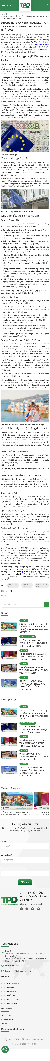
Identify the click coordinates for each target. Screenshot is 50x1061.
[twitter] (38, 908)
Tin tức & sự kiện (8, 1020)
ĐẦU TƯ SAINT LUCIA (10, 1000)
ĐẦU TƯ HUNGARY (9, 1004)
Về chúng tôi (6, 1016)
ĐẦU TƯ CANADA (8, 991)
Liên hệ (4, 1024)
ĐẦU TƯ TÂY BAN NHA (10, 983)
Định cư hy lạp (26, 585)
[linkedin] (26, 908)
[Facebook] (8, 591)
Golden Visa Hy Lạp (41, 585)
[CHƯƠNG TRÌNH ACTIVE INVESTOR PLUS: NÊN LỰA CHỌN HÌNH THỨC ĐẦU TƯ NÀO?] (9, 641)
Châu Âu (24, 620)
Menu (8, 5)
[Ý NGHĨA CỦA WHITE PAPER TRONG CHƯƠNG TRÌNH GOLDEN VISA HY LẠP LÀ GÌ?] (9, 668)
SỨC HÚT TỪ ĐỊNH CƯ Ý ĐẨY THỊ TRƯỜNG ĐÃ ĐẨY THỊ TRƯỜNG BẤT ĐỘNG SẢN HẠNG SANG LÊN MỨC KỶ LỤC (16, 813)
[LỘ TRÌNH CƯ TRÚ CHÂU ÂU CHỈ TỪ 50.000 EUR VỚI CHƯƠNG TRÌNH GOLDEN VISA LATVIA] (9, 655)
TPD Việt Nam (41, 44)
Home (3, 14)
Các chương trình (27, 636)
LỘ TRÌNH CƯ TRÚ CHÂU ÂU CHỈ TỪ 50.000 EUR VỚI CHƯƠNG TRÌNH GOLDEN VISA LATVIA (32, 657)
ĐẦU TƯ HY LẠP (7, 987)
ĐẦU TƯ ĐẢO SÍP (8, 995)
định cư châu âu (12, 585)
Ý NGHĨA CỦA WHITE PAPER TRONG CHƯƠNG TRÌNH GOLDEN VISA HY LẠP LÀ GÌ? (33, 670)
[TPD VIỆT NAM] (25, 5)
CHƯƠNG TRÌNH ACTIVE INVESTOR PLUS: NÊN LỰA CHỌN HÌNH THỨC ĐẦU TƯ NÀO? (33, 643)
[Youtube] (32, 908)
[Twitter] (11, 591)
